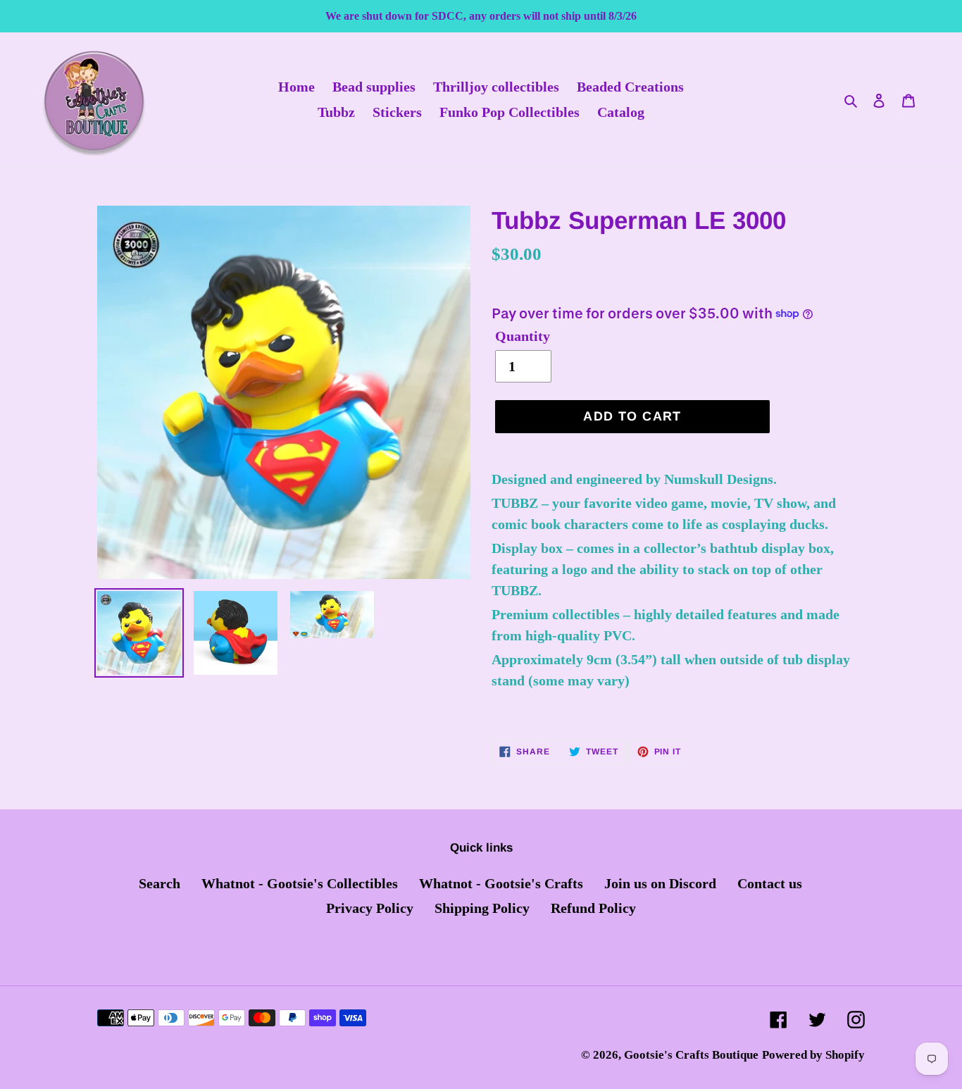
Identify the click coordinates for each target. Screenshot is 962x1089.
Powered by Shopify (813, 1055)
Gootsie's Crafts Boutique (691, 1055)
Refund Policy (593, 908)
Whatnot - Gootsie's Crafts (501, 883)
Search (159, 883)
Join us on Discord (660, 883)
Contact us (769, 883)
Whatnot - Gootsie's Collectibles (299, 883)
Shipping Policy (482, 908)
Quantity (522, 336)
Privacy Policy (369, 908)
